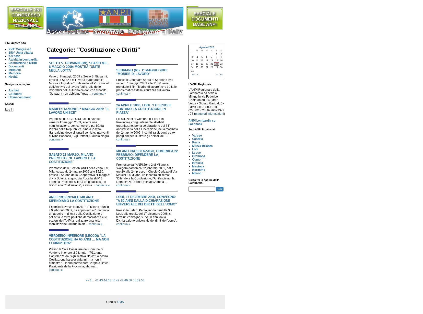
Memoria (15, 73)
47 (117, 280)
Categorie (15, 94)
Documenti (16, 66)
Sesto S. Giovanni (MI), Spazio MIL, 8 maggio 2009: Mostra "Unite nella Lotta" (78, 66)
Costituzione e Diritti (23, 63)
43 (101, 280)
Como (196, 159)
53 (142, 280)
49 (126, 280)
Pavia (196, 142)
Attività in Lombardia (23, 59)
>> (221, 74)
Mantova (198, 166)
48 (122, 280)
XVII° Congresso (20, 49)
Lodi (195, 149)
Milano (196, 173)
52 (138, 280)
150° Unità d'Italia (21, 52)
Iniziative (15, 70)
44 (105, 280)
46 (113, 280)
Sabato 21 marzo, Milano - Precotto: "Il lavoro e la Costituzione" (72, 158)
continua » (99, 93)
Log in (9, 109)
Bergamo (198, 170)
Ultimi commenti (20, 97)
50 (130, 280)
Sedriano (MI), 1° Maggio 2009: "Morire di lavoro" (141, 72)
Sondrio (197, 139)
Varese (197, 135)
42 (97, 280)
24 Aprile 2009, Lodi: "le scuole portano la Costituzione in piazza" (144, 108)
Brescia (197, 163)
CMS (120, 302)
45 (109, 280)
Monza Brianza (202, 146)
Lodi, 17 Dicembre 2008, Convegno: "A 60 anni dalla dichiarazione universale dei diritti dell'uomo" (146, 200)
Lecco (196, 152)
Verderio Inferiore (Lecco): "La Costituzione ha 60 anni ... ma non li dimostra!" (79, 239)
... (93, 280)
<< (87, 280)
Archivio (14, 56)
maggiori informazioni (209, 113)
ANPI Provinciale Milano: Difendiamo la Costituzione (74, 199)
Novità (13, 76)
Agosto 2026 (206, 47)
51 (134, 280)
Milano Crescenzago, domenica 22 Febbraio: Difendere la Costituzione (147, 154)
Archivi (14, 90)
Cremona (198, 156)
